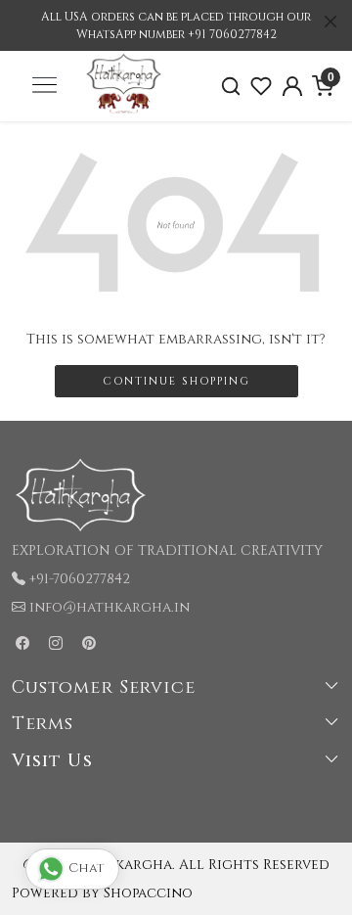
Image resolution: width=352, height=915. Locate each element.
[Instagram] (55, 643)
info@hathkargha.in (109, 607)
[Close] (330, 21)
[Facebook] (22, 643)
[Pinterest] (89, 643)
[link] (230, 86)
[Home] (124, 110)
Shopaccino (148, 893)
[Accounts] (292, 86)
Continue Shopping (176, 381)
